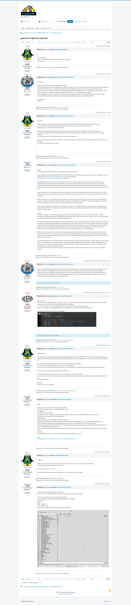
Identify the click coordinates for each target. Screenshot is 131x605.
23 (58, 42)
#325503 (109, 260)
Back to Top (107, 601)
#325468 (109, 112)
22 (54, 42)
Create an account (50, 67)
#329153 (109, 483)
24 (62, 42)
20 (47, 42)
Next (78, 42)
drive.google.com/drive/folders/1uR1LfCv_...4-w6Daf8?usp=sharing (56, 439)
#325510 (109, 292)
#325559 (109, 345)
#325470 (109, 161)
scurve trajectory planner (61, 49)
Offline (27, 64)
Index (22, 28)
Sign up (85, 21)
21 (51, 42)
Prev (28, 42)
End (83, 42)
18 (39, 42)
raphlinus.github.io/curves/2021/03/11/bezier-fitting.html (53, 178)
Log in (70, 21)
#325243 (109, 46)
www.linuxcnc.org (45, 28)
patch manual (41, 61)
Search (37, 28)
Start (23, 42)
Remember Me (62, 21)
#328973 (109, 396)
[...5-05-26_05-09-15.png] (73, 539)
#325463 (109, 74)
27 (74, 42)
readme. (53, 469)
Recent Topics (30, 28)
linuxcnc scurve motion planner (63, 77)
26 (70, 42)
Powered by (61, 594)
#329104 (109, 452)
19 (43, 42)
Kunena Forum (69, 594)
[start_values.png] (66, 319)
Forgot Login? (78, 21)
